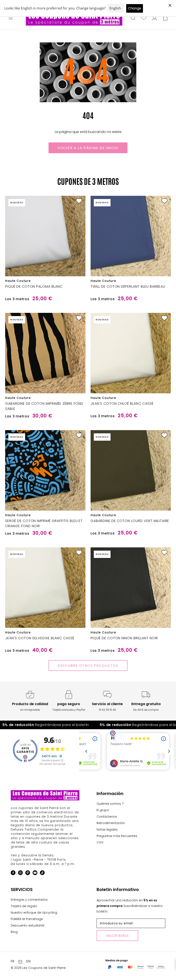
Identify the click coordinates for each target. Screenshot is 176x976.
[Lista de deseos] (144, 18)
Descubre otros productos (88, 665)
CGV (100, 842)
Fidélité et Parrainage (27, 919)
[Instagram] (20, 873)
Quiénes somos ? (110, 803)
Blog (14, 932)
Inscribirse (117, 935)
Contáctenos (107, 816)
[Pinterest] (27, 873)
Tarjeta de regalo (24, 906)
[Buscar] (133, 18)
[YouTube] (35, 873)
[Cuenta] (154, 18)
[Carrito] (165, 18)
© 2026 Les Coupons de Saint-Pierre (38, 968)
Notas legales (107, 829)
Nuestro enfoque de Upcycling (34, 912)
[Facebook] (13, 873)
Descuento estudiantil (27, 925)
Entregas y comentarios (29, 899)
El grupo (103, 810)
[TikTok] (42, 873)
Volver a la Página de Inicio (88, 147)
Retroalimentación (111, 823)
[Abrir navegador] (10, 18)
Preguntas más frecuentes (117, 836)
